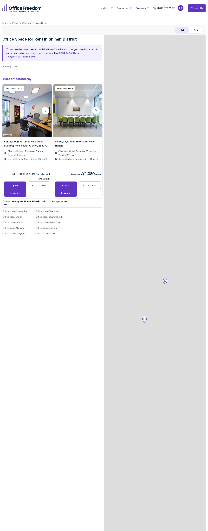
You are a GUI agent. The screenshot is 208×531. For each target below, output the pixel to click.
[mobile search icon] (180, 8)
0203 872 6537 (166, 8)
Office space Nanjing (13, 227)
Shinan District (41, 23)
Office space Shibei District (49, 222)
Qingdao (26, 23)
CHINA (15, 23)
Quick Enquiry (15, 189)
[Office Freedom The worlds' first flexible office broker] (21, 8)
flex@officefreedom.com (21, 56)
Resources (122, 8)
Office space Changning (14, 211)
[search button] (41, 8)
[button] (144, 319)
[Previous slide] (9, 110)
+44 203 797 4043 (26, 174)
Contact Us (197, 8)
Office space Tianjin (45, 233)
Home (5, 23)
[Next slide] (45, 110)
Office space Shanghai (46, 211)
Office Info (39, 185)
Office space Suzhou (46, 227)
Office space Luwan (12, 222)
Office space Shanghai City (49, 216)
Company (141, 8)
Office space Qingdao (13, 233)
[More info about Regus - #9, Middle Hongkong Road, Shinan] (78, 135)
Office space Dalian (12, 216)
